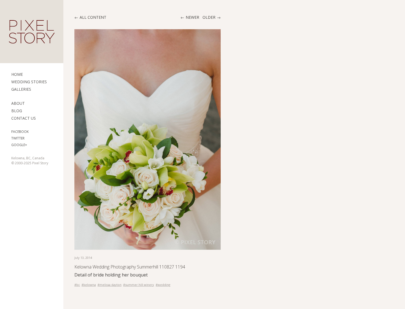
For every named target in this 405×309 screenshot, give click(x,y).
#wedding (163, 285)
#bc (77, 285)
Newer (192, 17)
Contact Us (23, 118)
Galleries (21, 89)
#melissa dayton (109, 285)
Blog (16, 110)
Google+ (19, 145)
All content (93, 17)
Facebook (20, 131)
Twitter (18, 138)
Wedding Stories (29, 81)
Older (208, 17)
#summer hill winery (138, 285)
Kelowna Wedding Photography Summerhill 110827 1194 (129, 267)
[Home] (31, 31)
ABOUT (18, 103)
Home (17, 74)
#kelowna (89, 285)
